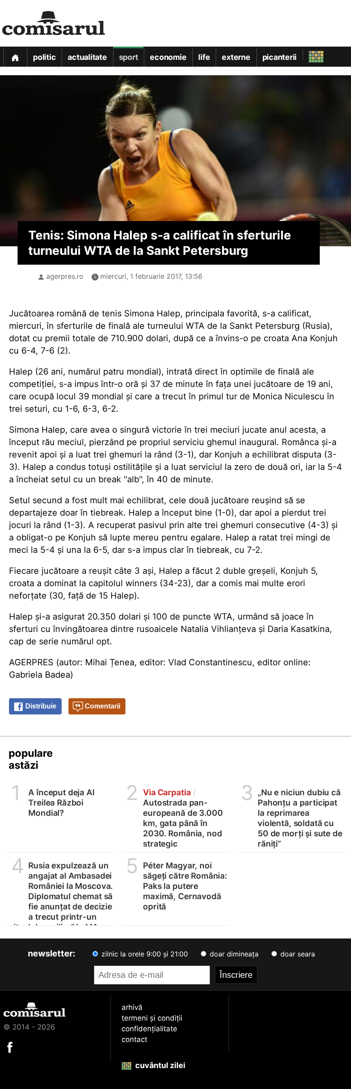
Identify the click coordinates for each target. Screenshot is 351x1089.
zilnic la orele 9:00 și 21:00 (143, 954)
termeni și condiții (152, 1018)
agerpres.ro (64, 276)
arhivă (132, 1007)
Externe (236, 57)
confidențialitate (149, 1028)
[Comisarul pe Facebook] (9, 1046)
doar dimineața (233, 954)
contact (134, 1039)
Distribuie (40, 706)
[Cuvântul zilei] (308, 54)
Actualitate (87, 57)
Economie (168, 57)
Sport (128, 57)
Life (204, 57)
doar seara (296, 954)
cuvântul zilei (159, 1065)
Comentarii (101, 706)
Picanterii (279, 57)
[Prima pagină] (15, 57)
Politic (44, 57)
